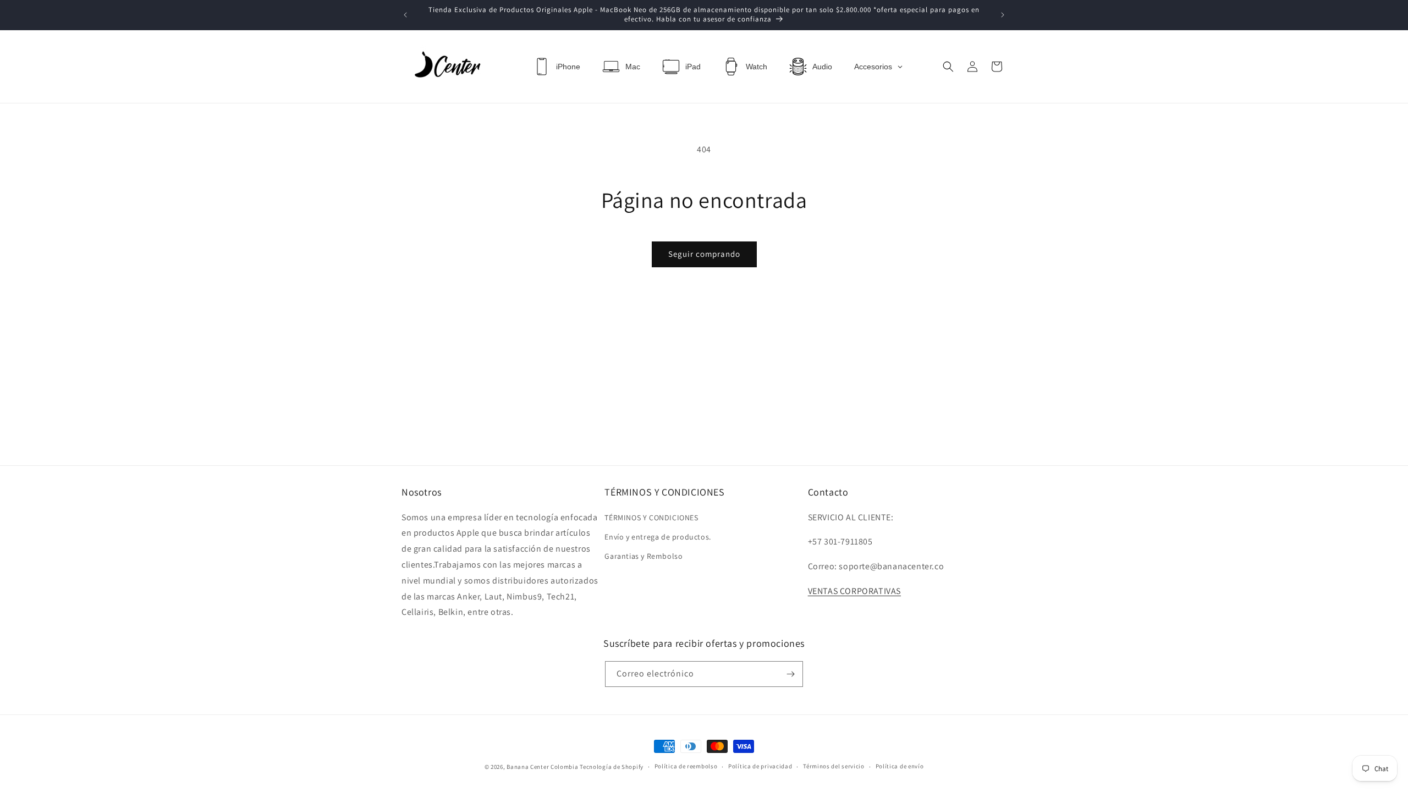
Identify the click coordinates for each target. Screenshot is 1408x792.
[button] (948, 66)
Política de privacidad (760, 766)
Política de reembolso (686, 766)
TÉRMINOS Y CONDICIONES (651, 517)
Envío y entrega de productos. (657, 537)
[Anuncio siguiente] (1003, 14)
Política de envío (900, 766)
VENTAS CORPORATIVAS (854, 591)
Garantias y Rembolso (643, 556)
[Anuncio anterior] (405, 14)
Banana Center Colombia (542, 767)
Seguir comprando (704, 254)
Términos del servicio (834, 766)
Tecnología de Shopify (612, 767)
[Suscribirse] (790, 674)
